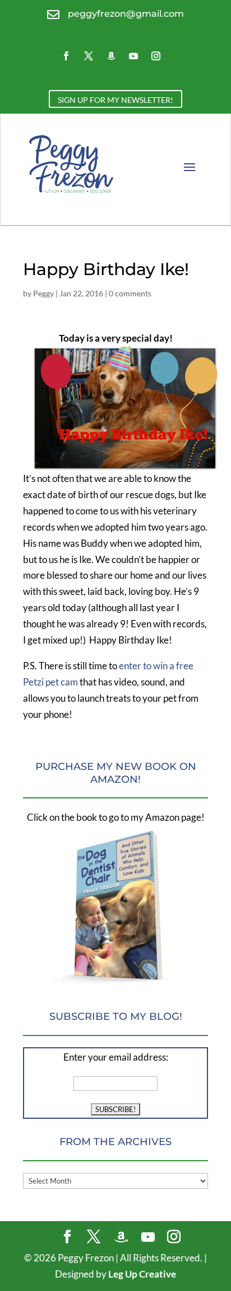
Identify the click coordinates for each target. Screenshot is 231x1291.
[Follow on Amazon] (111, 56)
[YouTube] (148, 1237)
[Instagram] (174, 1237)
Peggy (43, 293)
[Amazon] (121, 1237)
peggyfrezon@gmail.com (126, 13)
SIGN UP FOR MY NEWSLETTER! (115, 100)
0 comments (130, 293)
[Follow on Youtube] (133, 56)
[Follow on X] (89, 56)
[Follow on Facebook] (66, 56)
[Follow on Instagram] (156, 56)
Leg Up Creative (142, 1274)
